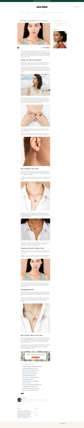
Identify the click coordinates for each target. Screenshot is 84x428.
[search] (79, 7)
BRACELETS (34, 12)
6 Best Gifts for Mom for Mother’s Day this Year (31, 370)
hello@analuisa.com (60, 25)
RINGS (39, 12)
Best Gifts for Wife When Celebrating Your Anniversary (32, 366)
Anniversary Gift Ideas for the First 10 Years (30, 368)
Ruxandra (22, 47)
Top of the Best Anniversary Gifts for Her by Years (31, 388)
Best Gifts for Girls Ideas (27, 382)
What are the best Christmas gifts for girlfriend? (31, 377)
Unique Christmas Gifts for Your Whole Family (31, 381)
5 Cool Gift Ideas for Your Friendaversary (30, 386)
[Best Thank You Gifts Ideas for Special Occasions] (33, 33)
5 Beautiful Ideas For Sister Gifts (28, 379)
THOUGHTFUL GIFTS (52, 12)
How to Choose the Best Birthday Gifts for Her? (31, 390)
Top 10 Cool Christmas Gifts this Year (29, 375)
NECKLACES (28, 12)
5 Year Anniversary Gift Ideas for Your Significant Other (32, 384)
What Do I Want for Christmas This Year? (30, 373)
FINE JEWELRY (44, 12)
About (35, 410)
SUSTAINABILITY (61, 12)
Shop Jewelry (36, 415)
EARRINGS (22, 12)
